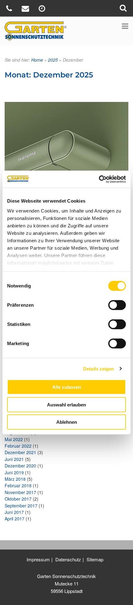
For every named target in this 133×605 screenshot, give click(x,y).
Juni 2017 (14, 512)
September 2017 (21, 505)
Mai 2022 (14, 439)
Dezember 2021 (20, 452)
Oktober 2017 (18, 499)
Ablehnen (66, 422)
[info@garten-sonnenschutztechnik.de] (26, 9)
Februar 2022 (18, 446)
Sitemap (95, 559)
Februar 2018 (18, 485)
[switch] (117, 305)
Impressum (38, 559)
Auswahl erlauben (66, 404)
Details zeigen (98, 368)
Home (37, 60)
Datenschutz (68, 559)
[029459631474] (10, 9)
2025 (53, 60)
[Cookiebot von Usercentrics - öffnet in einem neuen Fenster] (99, 179)
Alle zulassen (66, 387)
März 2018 (15, 479)
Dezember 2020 (20, 466)
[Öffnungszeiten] (43, 9)
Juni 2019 (14, 472)
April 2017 (14, 518)
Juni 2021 (14, 459)
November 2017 (20, 492)
